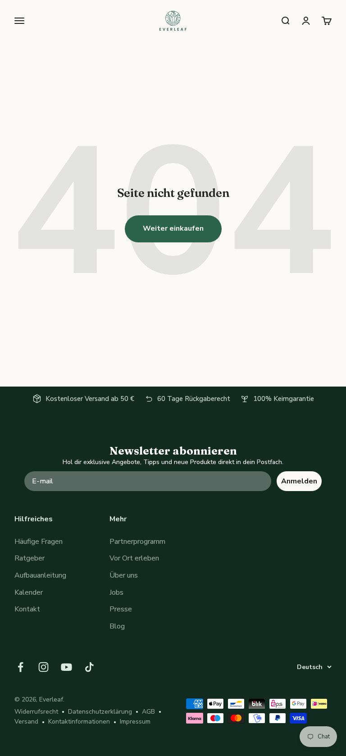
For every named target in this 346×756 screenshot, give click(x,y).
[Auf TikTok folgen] (89, 667)
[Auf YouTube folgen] (66, 667)
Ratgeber (29, 558)
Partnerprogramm (137, 542)
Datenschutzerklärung (100, 711)
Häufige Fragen (38, 542)
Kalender (28, 592)
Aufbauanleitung (40, 575)
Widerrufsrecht (36, 711)
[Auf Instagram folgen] (43, 667)
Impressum (135, 721)
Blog (117, 626)
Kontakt (27, 609)
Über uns (123, 575)
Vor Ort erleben (134, 558)
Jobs (116, 592)
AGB (148, 711)
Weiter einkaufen (173, 228)
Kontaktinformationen (79, 721)
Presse (120, 609)
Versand (26, 721)
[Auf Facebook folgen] (20, 667)
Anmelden (299, 481)
